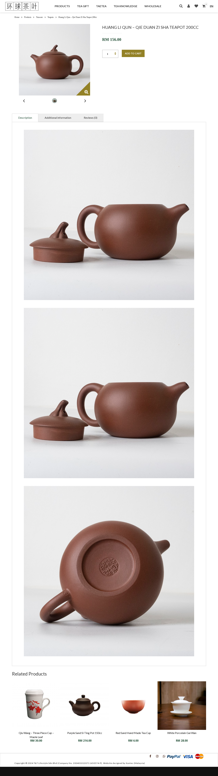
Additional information (58, 117)
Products (62, 6)
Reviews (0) (90, 117)
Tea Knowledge (125, 6)
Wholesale (152, 6)
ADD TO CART (133, 53)
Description (25, 117)
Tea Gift (83, 6)
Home (16, 17)
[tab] (25, 118)
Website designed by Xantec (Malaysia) (124, 763)
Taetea (101, 6)
